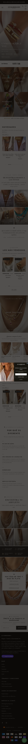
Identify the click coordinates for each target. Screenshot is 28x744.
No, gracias (21, 379)
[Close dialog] (27, 363)
